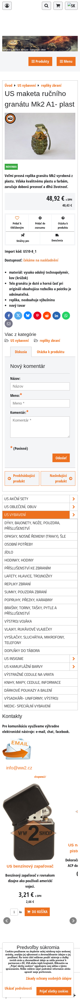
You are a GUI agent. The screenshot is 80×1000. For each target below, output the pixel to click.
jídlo (8, 552)
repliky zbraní (50, 340)
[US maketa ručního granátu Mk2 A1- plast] (40, 137)
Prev (6, 920)
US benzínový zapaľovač (30, 866)
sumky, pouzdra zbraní (25, 592)
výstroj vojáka (18, 621)
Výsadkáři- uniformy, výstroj (31, 698)
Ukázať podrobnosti (18, 988)
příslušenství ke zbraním (27, 568)
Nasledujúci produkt (58, 478)
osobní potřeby (18, 544)
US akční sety (16, 498)
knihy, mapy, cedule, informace (32, 682)
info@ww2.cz (19, 767)
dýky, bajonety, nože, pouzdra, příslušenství (32, 525)
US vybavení (19, 340)
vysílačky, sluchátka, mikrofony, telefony (34, 639)
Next (73, 920)
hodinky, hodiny (19, 560)
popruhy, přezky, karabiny (28, 600)
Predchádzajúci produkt (24, 478)
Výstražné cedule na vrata (29, 674)
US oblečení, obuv (20, 506)
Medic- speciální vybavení (27, 706)
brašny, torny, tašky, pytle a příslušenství (30, 610)
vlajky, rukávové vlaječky (28, 629)
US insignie (13, 658)
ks (20, 912)
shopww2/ (40, 777)
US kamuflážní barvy (23, 666)
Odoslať (61, 457)
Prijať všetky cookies (54, 991)
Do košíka (39, 911)
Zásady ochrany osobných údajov (48, 978)
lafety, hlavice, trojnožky (28, 576)
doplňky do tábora (22, 650)
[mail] (16, 758)
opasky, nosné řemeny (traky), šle (35, 536)
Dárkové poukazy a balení (28, 690)
